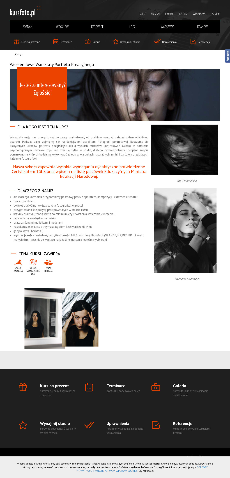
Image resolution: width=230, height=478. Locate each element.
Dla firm (183, 14)
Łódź (132, 26)
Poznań (27, 26)
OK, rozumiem (146, 470)
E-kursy (169, 14)
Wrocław (62, 26)
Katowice (97, 26)
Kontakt (216, 14)
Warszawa (167, 26)
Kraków (202, 26)
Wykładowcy (199, 14)
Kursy (18, 54)
